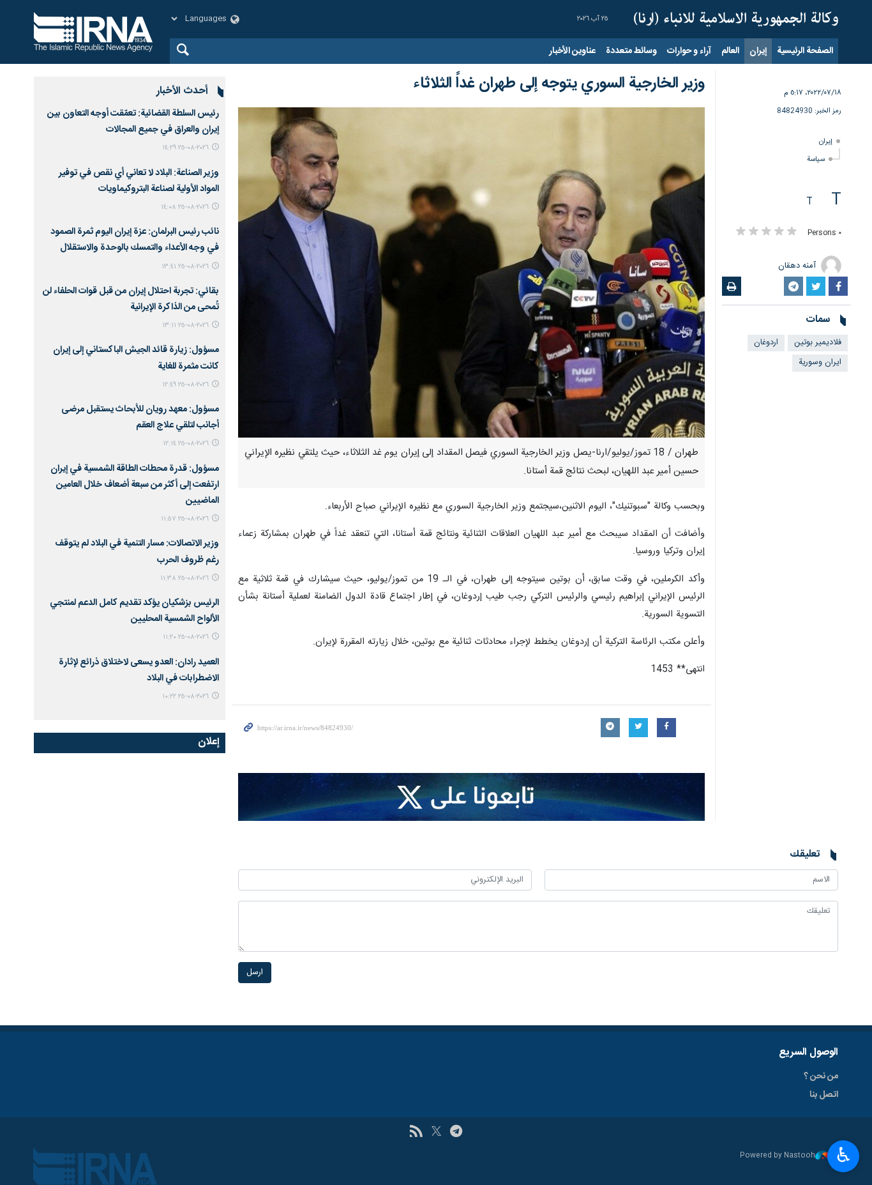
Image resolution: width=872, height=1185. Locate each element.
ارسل (254, 972)
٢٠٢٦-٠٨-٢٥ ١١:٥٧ (185, 519)
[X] (436, 1132)
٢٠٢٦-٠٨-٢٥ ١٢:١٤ (186, 444)
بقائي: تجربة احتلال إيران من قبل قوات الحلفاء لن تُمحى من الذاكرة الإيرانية (131, 299)
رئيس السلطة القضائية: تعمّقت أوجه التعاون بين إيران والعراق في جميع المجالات (133, 121)
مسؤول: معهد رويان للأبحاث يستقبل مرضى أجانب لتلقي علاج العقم (140, 417)
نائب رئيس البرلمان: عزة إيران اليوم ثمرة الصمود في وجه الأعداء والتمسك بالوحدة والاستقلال (134, 240)
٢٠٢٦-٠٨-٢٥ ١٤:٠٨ (185, 207)
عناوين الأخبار (572, 51)
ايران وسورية (820, 362)
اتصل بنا (823, 1095)
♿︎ (843, 1154)
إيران (758, 51)
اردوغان (766, 342)
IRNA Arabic (736, 19)
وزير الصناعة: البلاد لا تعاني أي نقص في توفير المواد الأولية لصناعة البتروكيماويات (139, 181)
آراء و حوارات (689, 51)
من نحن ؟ (821, 1076)
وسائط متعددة (631, 51)
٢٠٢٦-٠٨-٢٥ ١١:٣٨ (184, 578)
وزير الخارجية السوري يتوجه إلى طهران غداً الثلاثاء (559, 83)
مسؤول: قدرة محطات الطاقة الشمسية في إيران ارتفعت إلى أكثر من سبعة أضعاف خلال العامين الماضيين (134, 484)
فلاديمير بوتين (817, 342)
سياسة (816, 159)
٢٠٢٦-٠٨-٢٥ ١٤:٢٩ (185, 148)
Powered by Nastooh (777, 1156)
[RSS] (416, 1132)
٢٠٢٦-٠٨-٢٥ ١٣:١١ (185, 325)
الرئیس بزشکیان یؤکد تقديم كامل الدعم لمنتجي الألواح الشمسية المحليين (134, 611)
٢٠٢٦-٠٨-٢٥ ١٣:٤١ (185, 267)
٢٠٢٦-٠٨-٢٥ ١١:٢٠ (186, 637)
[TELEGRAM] (456, 1132)
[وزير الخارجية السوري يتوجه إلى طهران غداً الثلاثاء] (471, 272)
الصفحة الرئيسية (805, 51)
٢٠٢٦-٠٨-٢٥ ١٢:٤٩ (185, 385)
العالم (730, 51)
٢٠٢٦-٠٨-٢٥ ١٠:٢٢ (185, 697)
